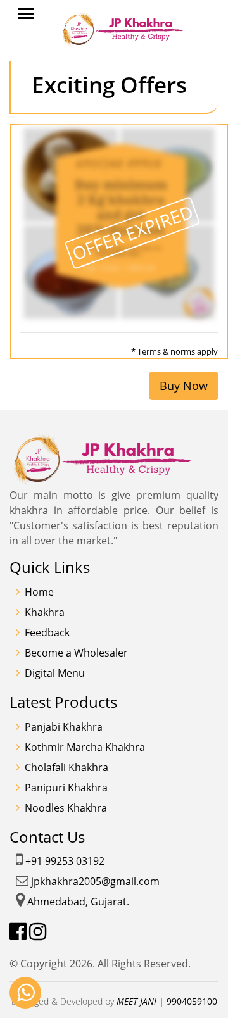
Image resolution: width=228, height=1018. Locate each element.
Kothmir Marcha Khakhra (85, 747)
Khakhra (45, 612)
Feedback (47, 632)
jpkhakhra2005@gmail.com (95, 881)
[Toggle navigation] (26, 14)
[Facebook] (18, 932)
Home (39, 592)
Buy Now (184, 385)
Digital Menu (55, 673)
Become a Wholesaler (76, 653)
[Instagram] (37, 932)
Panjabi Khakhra (64, 727)
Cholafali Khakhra (66, 767)
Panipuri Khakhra (66, 788)
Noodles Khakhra (66, 808)
